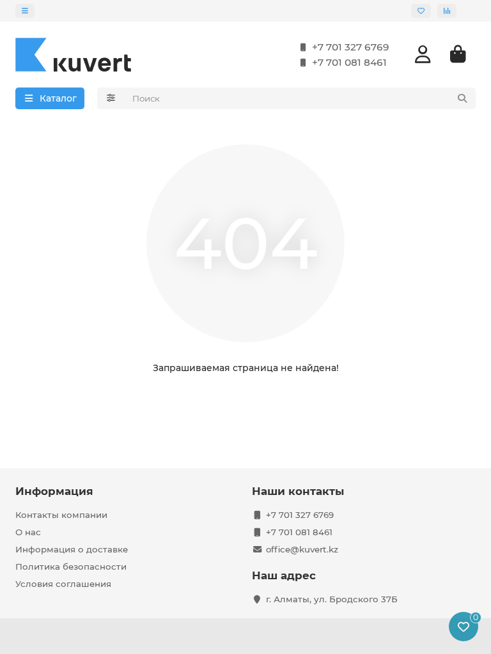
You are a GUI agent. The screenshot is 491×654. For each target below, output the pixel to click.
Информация (54, 491)
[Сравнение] (446, 11)
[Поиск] (462, 98)
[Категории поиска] (111, 98)
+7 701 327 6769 (350, 47)
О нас (28, 532)
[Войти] (423, 54)
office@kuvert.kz (302, 549)
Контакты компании (61, 515)
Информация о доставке (71, 549)
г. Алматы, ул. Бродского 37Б (332, 599)
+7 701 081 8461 (349, 62)
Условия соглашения (63, 584)
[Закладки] (421, 11)
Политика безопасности (71, 566)
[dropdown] (25, 11)
